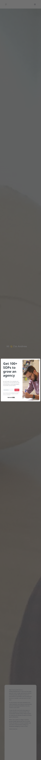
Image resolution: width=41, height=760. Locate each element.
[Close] (39, 360)
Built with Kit (11, 397)
